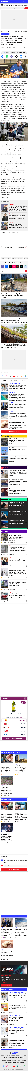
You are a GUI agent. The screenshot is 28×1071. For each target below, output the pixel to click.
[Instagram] (14, 266)
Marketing (4, 1060)
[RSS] (22, 376)
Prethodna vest (8, 247)
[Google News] (25, 266)
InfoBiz (7, 31)
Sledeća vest (21, 247)
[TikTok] (21, 266)
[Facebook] (6, 266)
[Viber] (2, 266)
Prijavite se (7, 985)
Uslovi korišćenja (20, 1062)
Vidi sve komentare (14, 869)
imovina (14, 258)
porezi (8, 258)
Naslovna (3, 31)
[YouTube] (17, 266)
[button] (25, 47)
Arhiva (5, 1062)
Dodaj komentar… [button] (9, 866)
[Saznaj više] (26, 963)
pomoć (3, 258)
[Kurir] (4, 2)
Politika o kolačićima (21, 1060)
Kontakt (9, 1060)
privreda (20, 258)
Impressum (14, 1060)
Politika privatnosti (12, 1062)
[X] (10, 266)
